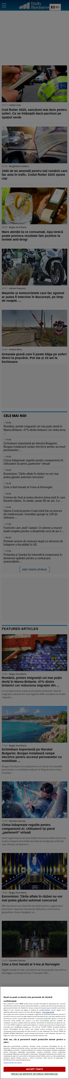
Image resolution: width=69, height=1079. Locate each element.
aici (30, 1027)
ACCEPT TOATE (34, 1069)
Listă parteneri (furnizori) (13, 1063)
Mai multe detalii (48, 1012)
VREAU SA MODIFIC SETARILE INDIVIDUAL (34, 1073)
